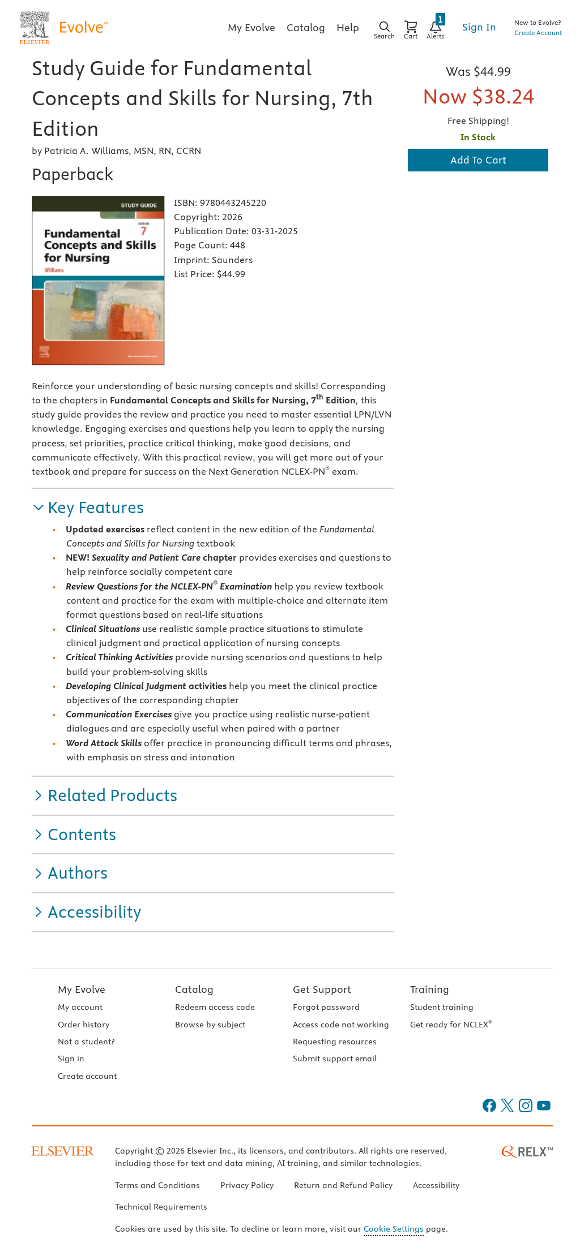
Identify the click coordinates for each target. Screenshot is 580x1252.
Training (429, 989)
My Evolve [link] (251, 27)
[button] (88, 508)
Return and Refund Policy (343, 1185)
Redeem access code (215, 1007)
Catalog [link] (306, 27)
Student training (442, 1007)
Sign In (479, 26)
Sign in (71, 1058)
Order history (83, 1024)
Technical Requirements (161, 1207)
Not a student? (86, 1041)
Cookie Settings (394, 1229)
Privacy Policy (247, 1185)
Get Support (322, 989)
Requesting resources (335, 1041)
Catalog (194, 989)
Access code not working (341, 1024)
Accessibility (436, 1185)
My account (80, 1007)
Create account (87, 1076)
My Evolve (81, 989)
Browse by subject (210, 1024)
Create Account (538, 32)
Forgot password (326, 1007)
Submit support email (335, 1058)
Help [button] (347, 27)
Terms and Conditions (157, 1185)
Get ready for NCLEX (451, 1024)
